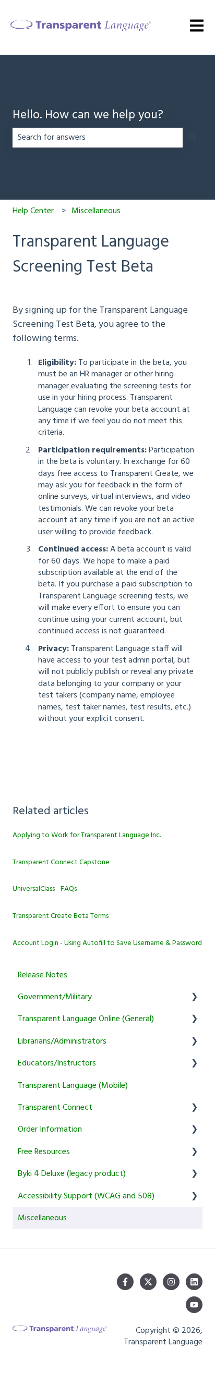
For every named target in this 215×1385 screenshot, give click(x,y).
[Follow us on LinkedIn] (194, 1281)
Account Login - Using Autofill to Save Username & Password (107, 943)
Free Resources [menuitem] (44, 1152)
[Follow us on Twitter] (148, 1281)
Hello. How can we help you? (88, 116)
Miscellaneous (96, 211)
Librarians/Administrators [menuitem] (62, 1041)
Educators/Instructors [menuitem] (57, 1063)
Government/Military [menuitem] (55, 997)
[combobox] (98, 138)
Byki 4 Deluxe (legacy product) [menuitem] (72, 1174)
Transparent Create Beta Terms (61, 916)
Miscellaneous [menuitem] (42, 1218)
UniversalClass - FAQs (45, 889)
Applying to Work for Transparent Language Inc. (87, 835)
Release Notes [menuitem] (42, 975)
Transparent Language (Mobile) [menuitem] (73, 1086)
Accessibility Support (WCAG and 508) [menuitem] (86, 1196)
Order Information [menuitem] (50, 1129)
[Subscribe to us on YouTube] (194, 1304)
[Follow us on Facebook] (125, 1281)
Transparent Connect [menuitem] (55, 1107)
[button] (194, 998)
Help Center (33, 211)
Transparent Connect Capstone (61, 862)
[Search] (192, 138)
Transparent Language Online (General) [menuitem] (86, 1019)
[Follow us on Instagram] (171, 1281)
